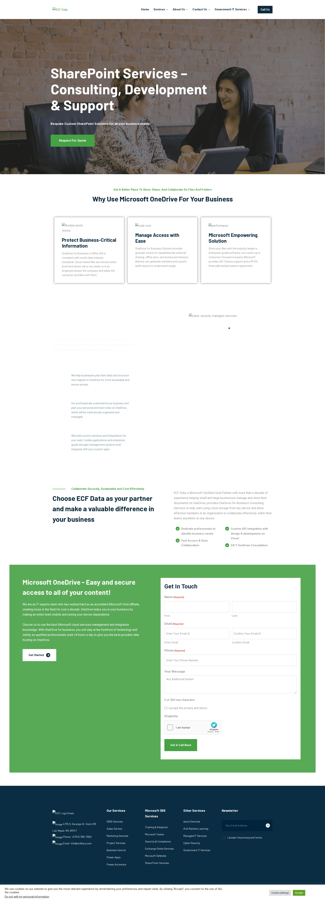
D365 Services (115, 821)
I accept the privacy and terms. (188, 708)
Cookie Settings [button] (280, 892)
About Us (179, 9)
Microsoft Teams (154, 834)
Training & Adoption (156, 827)
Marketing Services (117, 835)
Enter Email (171, 642)
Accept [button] (299, 892)
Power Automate (116, 864)
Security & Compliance (158, 841)
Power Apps (114, 857)
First (167, 615)
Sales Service (114, 828)
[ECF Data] (60, 9)
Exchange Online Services (159, 848)
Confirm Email (240, 642)
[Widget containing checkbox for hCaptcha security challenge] (192, 727)
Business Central (116, 850)
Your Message (174, 671)
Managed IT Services (195, 835)
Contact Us (199, 9)
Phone (174, 650)
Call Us (265, 9)
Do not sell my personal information (27, 896)
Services (159, 9)
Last (234, 615)
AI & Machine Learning (195, 828)
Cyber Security (191, 843)
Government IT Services (231, 9)
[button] (73, 141)
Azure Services (191, 821)
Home (145, 9)
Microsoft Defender (155, 855)
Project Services (116, 843)
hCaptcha (171, 716)
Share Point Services (157, 862)
